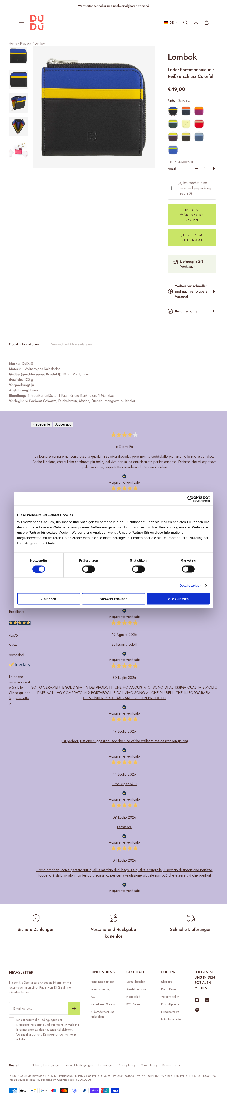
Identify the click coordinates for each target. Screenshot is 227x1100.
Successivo (63, 424)
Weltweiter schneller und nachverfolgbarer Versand (192, 291)
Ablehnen (48, 599)
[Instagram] (197, 1000)
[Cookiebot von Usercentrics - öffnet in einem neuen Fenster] (190, 498)
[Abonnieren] (74, 1008)
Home (13, 43)
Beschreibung (186, 311)
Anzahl (172, 168)
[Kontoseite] (196, 22)
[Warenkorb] (206, 22)
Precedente (41, 424)
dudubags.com (46, 1080)
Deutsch (14, 1065)
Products (26, 43)
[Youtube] (197, 1010)
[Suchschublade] (185, 22)
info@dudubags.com (22, 1080)
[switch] (88, 568)
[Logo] (37, 22)
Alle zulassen (178, 599)
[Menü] (20, 22)
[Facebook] (207, 1000)
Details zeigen (190, 585)
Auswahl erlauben (113, 599)
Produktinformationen (24, 344)
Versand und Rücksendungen (71, 344)
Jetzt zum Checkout (192, 237)
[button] (171, 23)
